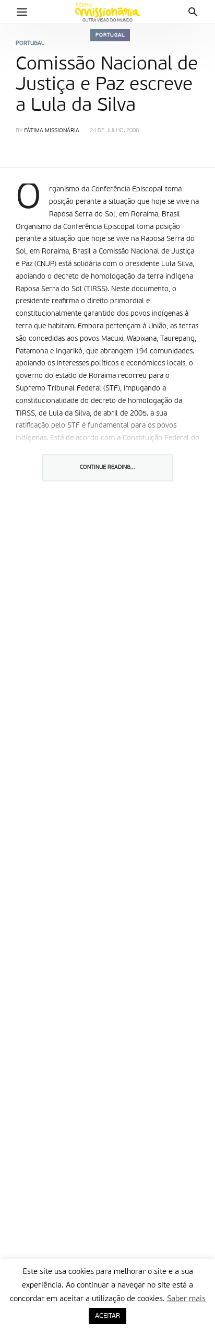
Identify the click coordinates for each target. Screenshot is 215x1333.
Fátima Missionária (51, 131)
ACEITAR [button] (107, 1316)
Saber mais (186, 1299)
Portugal (110, 35)
